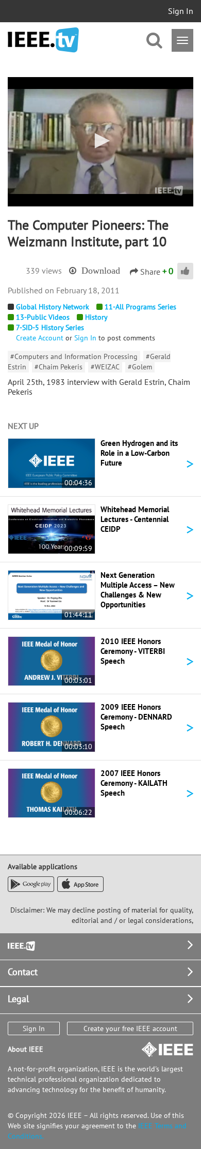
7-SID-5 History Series (50, 327)
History (96, 317)
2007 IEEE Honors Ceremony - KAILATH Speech (133, 783)
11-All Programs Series (140, 306)
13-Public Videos (43, 317)
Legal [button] (18, 999)
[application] (100, 141)
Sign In (180, 11)
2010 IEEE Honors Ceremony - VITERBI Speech (132, 651)
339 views (44, 270)
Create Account (39, 337)
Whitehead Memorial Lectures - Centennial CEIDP (134, 519)
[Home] (43, 40)
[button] (100, 140)
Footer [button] (21, 945)
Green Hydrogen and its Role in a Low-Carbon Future (139, 453)
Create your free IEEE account (130, 1028)
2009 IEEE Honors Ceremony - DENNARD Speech (136, 717)
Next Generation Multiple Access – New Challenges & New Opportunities (137, 589)
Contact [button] (23, 972)
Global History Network (52, 306)
